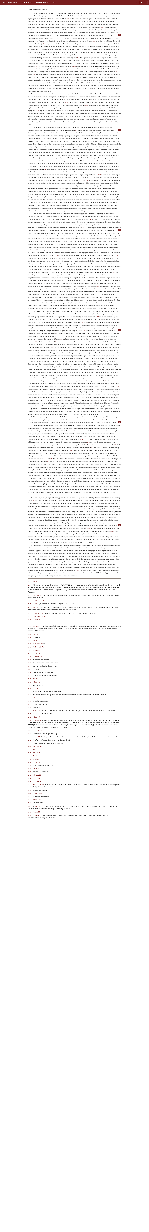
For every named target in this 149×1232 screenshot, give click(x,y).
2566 (53, 347)
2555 (97, 286)
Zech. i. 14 (36, 737)
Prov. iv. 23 (36, 753)
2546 (87, 180)
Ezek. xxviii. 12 (38, 644)
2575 (88, 442)
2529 (44, 44)
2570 (36, 392)
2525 (102, 27)
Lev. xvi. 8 (36, 607)
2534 (110, 69)
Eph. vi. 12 (36, 653)
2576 (115, 445)
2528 (94, 41)
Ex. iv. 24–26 (39, 600)
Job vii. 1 (38, 815)
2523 (84, 16)
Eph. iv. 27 (36, 759)
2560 (84, 330)
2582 (34, 500)
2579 (51, 458)
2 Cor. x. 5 (36, 717)
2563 (61, 339)
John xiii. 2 (36, 749)
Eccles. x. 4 (37, 626)
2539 (86, 105)
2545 (99, 174)
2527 (64, 38)
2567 (105, 381)
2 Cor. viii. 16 (37, 730)
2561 (112, 333)
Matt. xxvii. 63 (37, 746)
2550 (62, 241)
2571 (72, 392)
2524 (68, 18)
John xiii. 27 (39, 647)
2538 (66, 102)
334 (119, 525)
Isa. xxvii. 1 (36, 641)
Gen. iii (35, 582)
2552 (116, 255)
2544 (45, 169)
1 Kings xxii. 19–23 (39, 616)
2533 (99, 69)
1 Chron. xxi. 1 (38, 620)
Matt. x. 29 (36, 812)
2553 (114, 272)
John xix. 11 (37, 800)
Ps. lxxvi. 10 (37, 710)
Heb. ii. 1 (36, 756)
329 (119, 35)
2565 (56, 342)
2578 (70, 450)
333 (119, 422)
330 (119, 129)
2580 (48, 461)
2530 (78, 57)
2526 (109, 35)
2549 (84, 227)
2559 (58, 328)
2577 (92, 447)
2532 (74, 66)
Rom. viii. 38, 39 (38, 785)
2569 (118, 386)
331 (119, 230)
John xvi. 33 (37, 775)
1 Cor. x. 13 (37, 682)
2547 (61, 211)
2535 (116, 71)
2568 (59, 386)
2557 (98, 316)
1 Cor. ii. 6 (38, 656)
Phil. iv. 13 (36, 778)
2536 (34, 74)
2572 (39, 408)
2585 (96, 542)
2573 (101, 422)
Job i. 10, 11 (39, 806)
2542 (111, 122)
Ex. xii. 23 (36, 604)
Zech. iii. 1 (36, 634)
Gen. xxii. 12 (37, 595)
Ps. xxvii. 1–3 (37, 793)
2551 (56, 255)
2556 (42, 297)
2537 (74, 77)
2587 (78, 570)
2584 (111, 531)
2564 (36, 342)
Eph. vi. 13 (36, 650)
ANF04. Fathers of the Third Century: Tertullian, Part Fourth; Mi (30, 2)
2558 (82, 322)
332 (119, 330)
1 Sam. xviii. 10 (38, 613)
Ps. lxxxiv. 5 (37, 720)
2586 (54, 564)
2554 (44, 283)
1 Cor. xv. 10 (37, 781)
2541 (106, 110)
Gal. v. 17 (36, 679)
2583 (88, 528)
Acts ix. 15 (36, 769)
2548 (90, 219)
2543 (76, 130)
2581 (87, 470)
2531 (37, 66)
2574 (81, 439)
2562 (62, 336)
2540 (37, 110)
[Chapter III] (146, 2)
